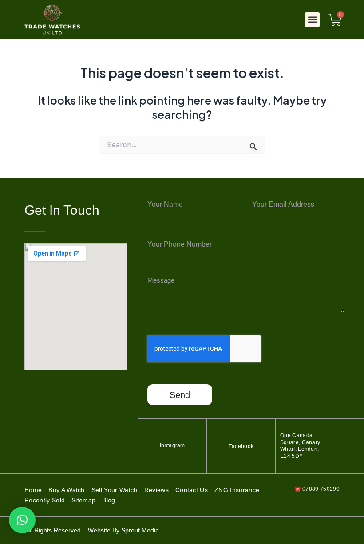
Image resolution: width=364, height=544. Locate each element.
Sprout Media (140, 530)
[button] (312, 19)
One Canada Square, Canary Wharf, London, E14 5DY (300, 445)
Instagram (172, 445)
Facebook (241, 446)
